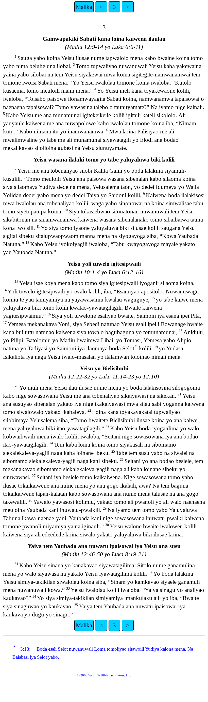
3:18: (25, 649)
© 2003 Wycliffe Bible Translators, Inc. (104, 675)
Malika (84, 7)
